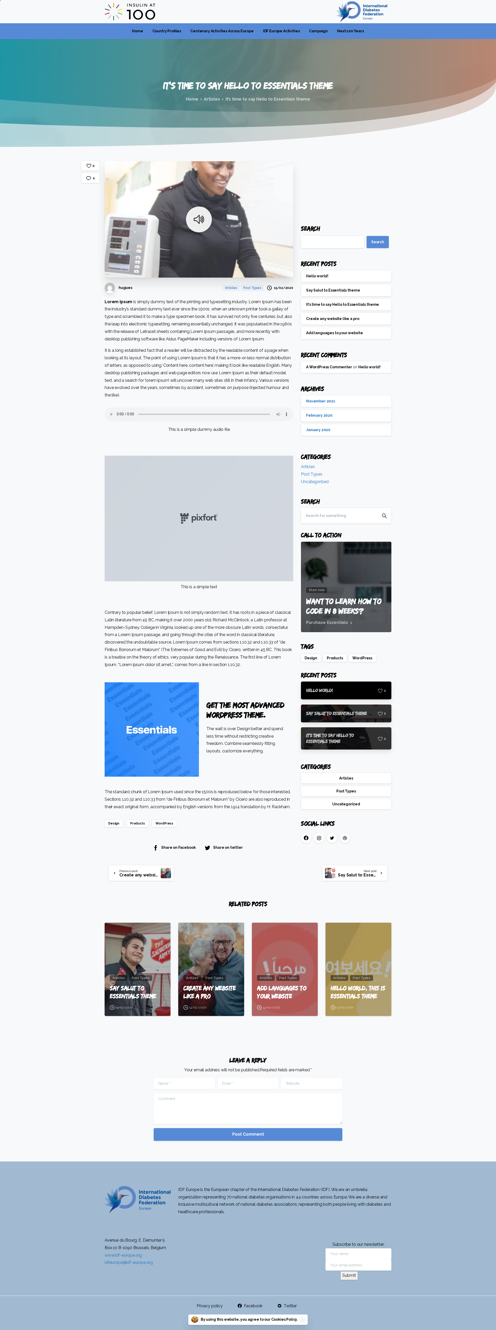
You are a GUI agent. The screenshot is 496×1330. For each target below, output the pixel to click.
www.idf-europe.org (123, 1255)
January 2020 (318, 429)
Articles (212, 99)
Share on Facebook (178, 848)
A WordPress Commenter (329, 367)
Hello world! (317, 276)
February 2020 (319, 415)
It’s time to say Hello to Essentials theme (342, 304)
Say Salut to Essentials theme (333, 290)
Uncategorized (315, 481)
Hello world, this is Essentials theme (358, 991)
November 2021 (320, 401)
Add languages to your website (334, 333)
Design (113, 823)
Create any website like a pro (332, 319)
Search (310, 228)
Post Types (311, 474)
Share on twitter (228, 848)
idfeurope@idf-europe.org (129, 1262)
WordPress (164, 823)
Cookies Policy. (284, 1319)
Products (137, 823)
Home (192, 99)
